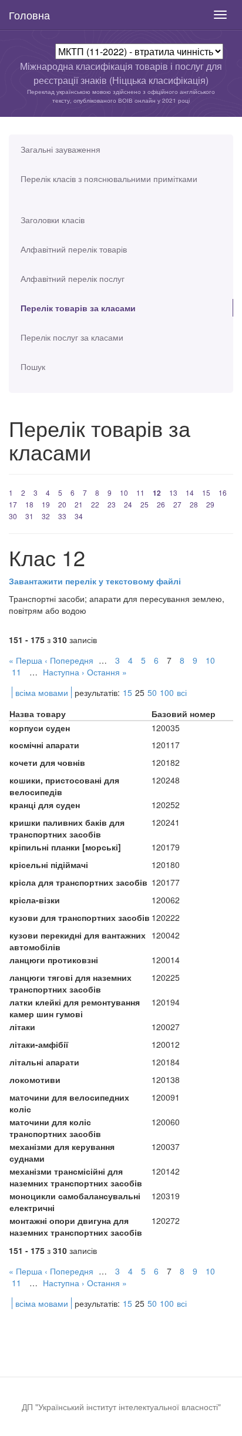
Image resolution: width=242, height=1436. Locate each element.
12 (157, 492)
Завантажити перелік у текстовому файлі (95, 581)
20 (62, 504)
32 (46, 516)
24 (128, 504)
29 (210, 504)
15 (206, 492)
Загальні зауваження (60, 149)
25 (144, 504)
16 (223, 492)
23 (111, 504)
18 (29, 504)
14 (190, 492)
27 (177, 504)
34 (79, 516)
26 (161, 504)
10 (124, 492)
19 (46, 504)
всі (182, 692)
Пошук (33, 366)
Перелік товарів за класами (78, 308)
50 (152, 692)
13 (173, 492)
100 (167, 692)
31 (29, 516)
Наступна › (64, 672)
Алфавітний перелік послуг (73, 278)
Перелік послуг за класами (72, 337)
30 (13, 516)
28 (194, 504)
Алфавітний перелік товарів (74, 249)
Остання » (107, 672)
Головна (29, 14)
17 (13, 504)
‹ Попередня (69, 660)
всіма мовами (41, 692)
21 (79, 504)
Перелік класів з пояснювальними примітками (109, 178)
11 (140, 492)
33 (62, 516)
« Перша (25, 660)
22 (95, 504)
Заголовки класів (53, 220)
